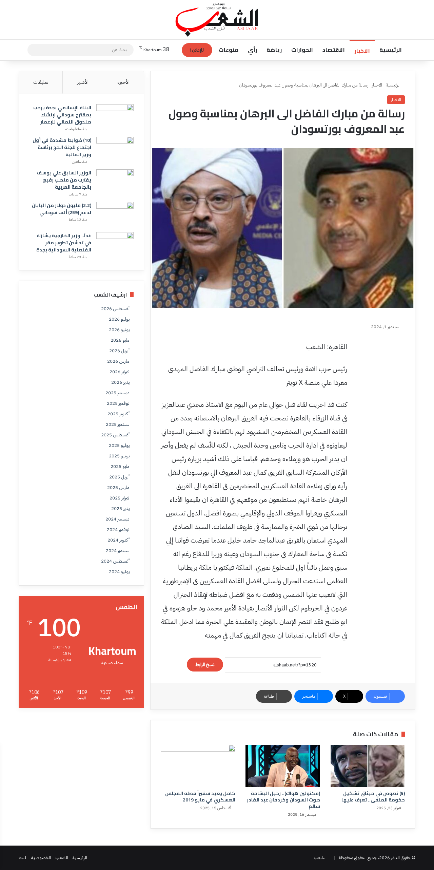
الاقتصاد (333, 49)
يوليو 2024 (119, 571)
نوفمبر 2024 (118, 529)
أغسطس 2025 (115, 434)
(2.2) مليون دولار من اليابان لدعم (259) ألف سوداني (61, 209)
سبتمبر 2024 (118, 550)
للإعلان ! (197, 50)
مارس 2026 (118, 361)
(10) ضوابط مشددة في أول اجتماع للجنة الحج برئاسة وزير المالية (62, 147)
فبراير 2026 (120, 371)
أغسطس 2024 (115, 561)
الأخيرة (123, 82)
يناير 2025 (120, 508)
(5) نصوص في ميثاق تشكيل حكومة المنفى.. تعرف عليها (373, 796)
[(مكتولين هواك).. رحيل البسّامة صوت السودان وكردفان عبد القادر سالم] (282, 766)
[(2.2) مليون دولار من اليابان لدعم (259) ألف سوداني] (115, 214)
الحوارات (302, 49)
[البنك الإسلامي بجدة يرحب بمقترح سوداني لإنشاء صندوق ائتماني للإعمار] (115, 117)
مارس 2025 (118, 487)
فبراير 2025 (120, 498)
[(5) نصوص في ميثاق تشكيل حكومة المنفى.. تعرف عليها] (367, 766)
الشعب (320, 857)
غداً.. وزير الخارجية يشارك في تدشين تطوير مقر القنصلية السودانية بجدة (63, 242)
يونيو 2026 (119, 329)
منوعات (228, 49)
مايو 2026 (120, 340)
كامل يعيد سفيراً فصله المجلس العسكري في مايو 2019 (200, 796)
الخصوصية (41, 857)
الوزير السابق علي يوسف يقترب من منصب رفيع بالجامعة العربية (64, 179)
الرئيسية (390, 49)
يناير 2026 (120, 382)
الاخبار (362, 50)
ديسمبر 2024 (117, 519)
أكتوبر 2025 (118, 413)
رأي (252, 49)
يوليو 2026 (119, 319)
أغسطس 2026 (115, 308)
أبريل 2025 (119, 476)
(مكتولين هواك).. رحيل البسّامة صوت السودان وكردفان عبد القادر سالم (283, 800)
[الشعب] (217, 19)
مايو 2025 (120, 466)
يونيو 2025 (119, 455)
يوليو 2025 (119, 445)
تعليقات (40, 82)
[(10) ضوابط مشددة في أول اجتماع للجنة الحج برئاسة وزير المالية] (115, 149)
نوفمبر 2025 (118, 403)
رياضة (274, 49)
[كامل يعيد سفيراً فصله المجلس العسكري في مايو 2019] (198, 766)
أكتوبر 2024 (118, 540)
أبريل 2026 (119, 350)
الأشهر (82, 82)
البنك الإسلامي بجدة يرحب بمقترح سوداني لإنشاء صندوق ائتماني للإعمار (62, 114)
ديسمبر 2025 (117, 392)
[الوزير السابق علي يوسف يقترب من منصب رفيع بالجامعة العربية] (115, 182)
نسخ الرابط (205, 664)
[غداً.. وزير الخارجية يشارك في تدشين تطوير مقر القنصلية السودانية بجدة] (115, 245)
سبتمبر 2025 (118, 424)
